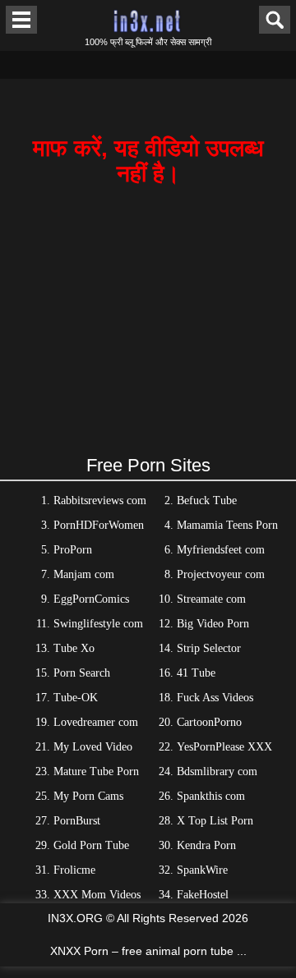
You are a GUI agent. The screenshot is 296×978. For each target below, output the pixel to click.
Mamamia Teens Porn (227, 525)
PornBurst (76, 821)
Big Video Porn (213, 624)
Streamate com (211, 599)
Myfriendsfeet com (221, 550)
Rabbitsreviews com (99, 500)
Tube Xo (74, 648)
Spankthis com (211, 796)
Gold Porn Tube (91, 845)
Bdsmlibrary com (217, 771)
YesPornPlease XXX (224, 747)
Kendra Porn (206, 845)
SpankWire (202, 870)
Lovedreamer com (95, 722)
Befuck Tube (207, 500)
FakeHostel (203, 894)
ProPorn (72, 550)
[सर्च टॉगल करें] (274, 20)
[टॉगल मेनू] (21, 20)
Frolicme (74, 870)
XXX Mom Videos (97, 894)
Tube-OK (75, 697)
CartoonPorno (209, 722)
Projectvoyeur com (221, 574)
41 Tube (196, 673)
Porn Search (81, 673)
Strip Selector (209, 648)
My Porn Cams (88, 796)
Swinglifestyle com (98, 624)
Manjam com (83, 574)
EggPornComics (91, 599)
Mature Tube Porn (96, 771)
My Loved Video (92, 747)
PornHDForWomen (98, 525)
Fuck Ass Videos (215, 697)
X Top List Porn (215, 821)
